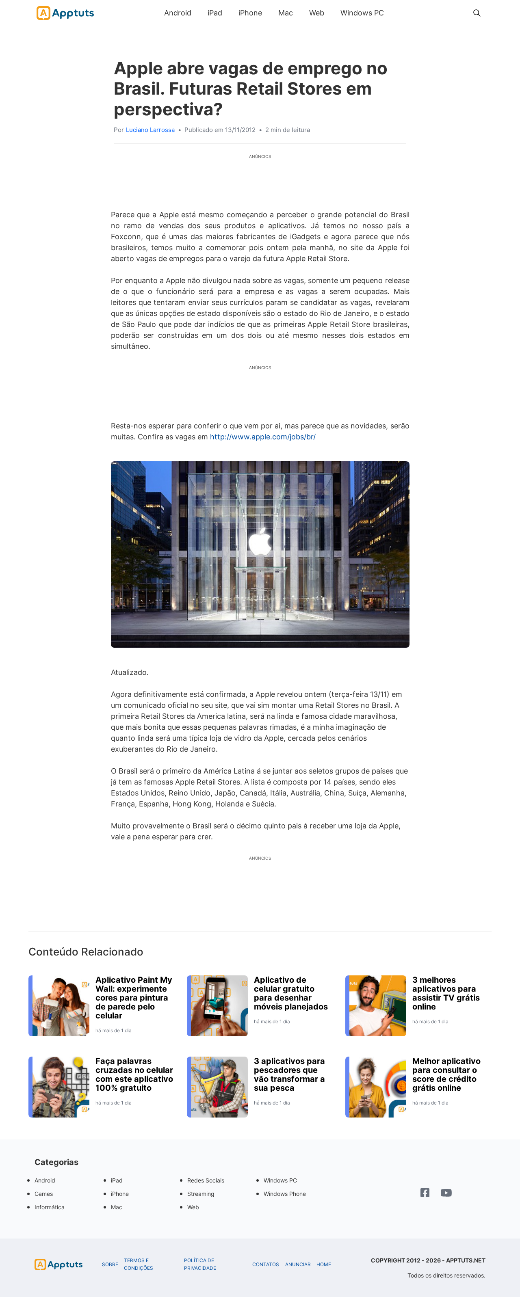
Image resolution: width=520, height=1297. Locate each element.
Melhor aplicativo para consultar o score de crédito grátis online (446, 1074)
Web (316, 13)
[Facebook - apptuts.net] (424, 1194)
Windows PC (362, 13)
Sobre (110, 1264)
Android (177, 13)
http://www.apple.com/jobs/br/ (263, 436)
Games (44, 1193)
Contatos (265, 1264)
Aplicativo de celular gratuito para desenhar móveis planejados (291, 993)
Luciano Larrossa (150, 130)
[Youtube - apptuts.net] (446, 1194)
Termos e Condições (138, 1264)
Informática (50, 1207)
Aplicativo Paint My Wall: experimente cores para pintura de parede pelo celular (133, 997)
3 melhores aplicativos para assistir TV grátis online (446, 993)
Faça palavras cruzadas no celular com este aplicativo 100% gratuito (134, 1074)
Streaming (200, 1193)
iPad (215, 13)
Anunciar (298, 1264)
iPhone (250, 13)
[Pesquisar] (476, 13)
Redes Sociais (205, 1180)
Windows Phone (285, 1193)
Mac (285, 13)
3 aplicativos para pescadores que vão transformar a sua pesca (289, 1074)
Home (323, 1264)
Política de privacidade (200, 1264)
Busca (400, 13)
